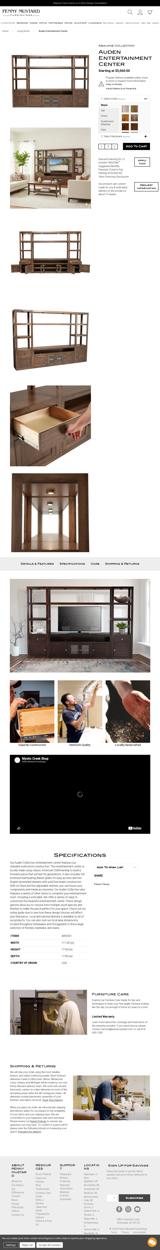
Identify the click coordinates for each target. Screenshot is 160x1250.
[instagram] (128, 1209)
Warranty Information (66, 1187)
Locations (155, 23)
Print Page (102, 884)
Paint (103, 129)
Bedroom (22, 23)
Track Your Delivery (52, 1100)
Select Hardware (115, 136)
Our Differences (18, 1191)
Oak (103, 110)
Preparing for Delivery (43, 1215)
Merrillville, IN (91, 1233)
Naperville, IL (91, 1218)
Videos (15, 1210)
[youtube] (137, 1209)
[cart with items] (150, 12)
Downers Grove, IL (89, 1205)
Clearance (95, 23)
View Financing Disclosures (113, 176)
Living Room (8, 23)
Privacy (125, 1232)
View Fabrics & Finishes (121, 88)
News (15, 1199)
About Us (17, 1181)
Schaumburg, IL (91, 1224)
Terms (114, 1232)
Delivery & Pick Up (44, 1222)
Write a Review (40, 1201)
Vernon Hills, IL (92, 1229)
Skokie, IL (89, 1214)
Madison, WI (90, 1192)
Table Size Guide (41, 1209)
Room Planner (108, 23)
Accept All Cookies (49, 1245)
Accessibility (140, 1232)
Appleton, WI (91, 1181)
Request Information (146, 187)
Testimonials (42, 1189)
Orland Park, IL (92, 1210)
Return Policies (38, 1121)
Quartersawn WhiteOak (107, 123)
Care (95, 563)
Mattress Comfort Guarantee (65, 1196)
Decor (68, 23)
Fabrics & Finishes (132, 23)
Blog (148, 23)
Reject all (27, 1245)
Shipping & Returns (122, 563)
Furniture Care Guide (43, 1194)
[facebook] (119, 1209)
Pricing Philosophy (18, 1205)
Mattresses (56, 23)
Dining (34, 23)
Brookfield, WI (91, 1185)
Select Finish (113, 98)
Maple (104, 105)
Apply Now (142, 162)
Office (43, 23)
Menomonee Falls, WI (91, 1198)
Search (130, 12)
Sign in (140, 12)
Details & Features (37, 563)
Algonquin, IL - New (91, 1176)
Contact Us (18, 1214)
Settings (11, 1245)
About (143, 23)
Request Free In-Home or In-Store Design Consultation (80, 3)
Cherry (104, 116)
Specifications (72, 563)
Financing (65, 1181)
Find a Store (114, 84)
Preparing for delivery (29, 1131)
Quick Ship (80, 23)
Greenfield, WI (91, 1189)
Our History (18, 1185)
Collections (119, 23)
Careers (16, 1196)
